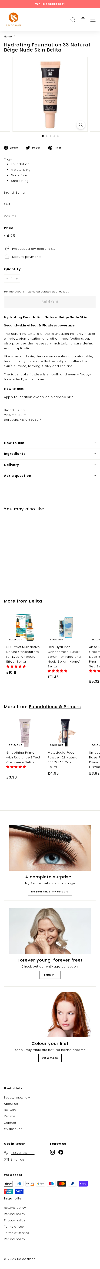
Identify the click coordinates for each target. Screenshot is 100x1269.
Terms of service (16, 1233)
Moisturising (21, 169)
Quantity (12, 269)
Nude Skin (19, 175)
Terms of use (14, 1227)
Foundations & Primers (55, 706)
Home (8, 36)
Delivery (11, 465)
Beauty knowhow (17, 1097)
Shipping (29, 291)
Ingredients (15, 453)
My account (13, 1129)
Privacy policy (14, 1220)
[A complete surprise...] (50, 848)
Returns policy (15, 1208)
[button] (16, 666)
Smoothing (20, 181)
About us (11, 1104)
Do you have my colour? (50, 891)
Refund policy (14, 1214)
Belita (35, 601)
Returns (10, 1116)
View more (50, 1058)
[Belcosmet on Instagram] (52, 1152)
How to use (14, 443)
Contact (10, 1123)
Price (8, 228)
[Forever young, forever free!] (50, 931)
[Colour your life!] (50, 1014)
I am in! (50, 975)
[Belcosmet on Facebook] (60, 1152)
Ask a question (17, 475)
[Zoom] (80, 125)
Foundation (20, 164)
